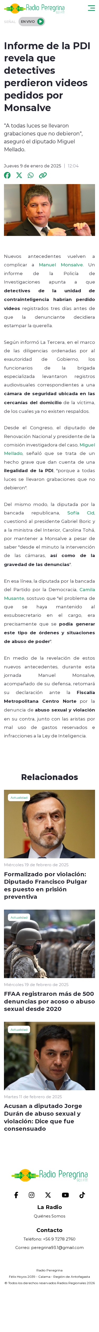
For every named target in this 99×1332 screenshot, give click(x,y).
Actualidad (19, 797)
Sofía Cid (80, 513)
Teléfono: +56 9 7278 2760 (49, 1239)
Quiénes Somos (49, 1216)
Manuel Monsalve (61, 264)
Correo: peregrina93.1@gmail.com (49, 1247)
